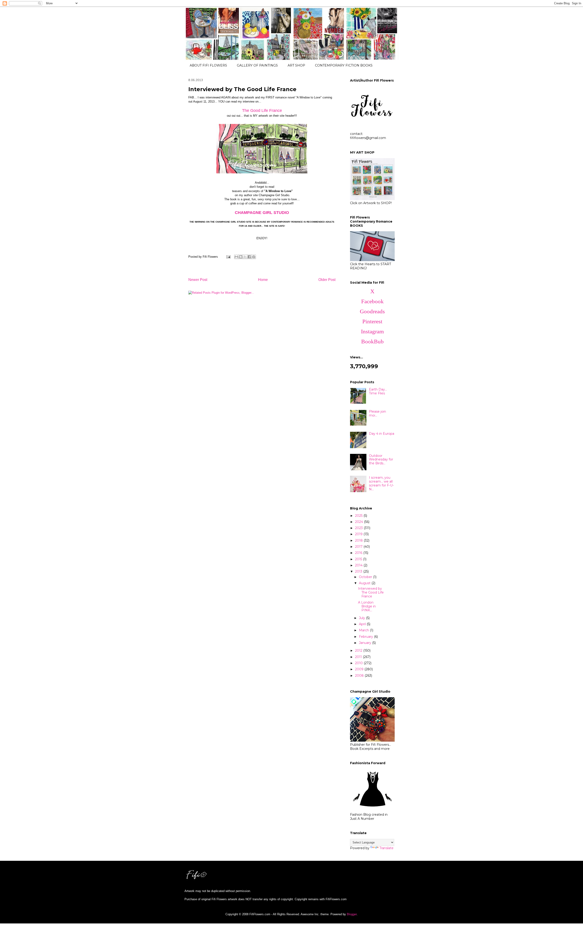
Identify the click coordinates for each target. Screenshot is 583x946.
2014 (359, 565)
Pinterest (372, 321)
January (365, 643)
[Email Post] (228, 256)
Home (263, 280)
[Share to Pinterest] (253, 256)
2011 (359, 657)
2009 (359, 669)
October (366, 577)
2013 (359, 571)
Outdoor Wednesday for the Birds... (381, 459)
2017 (359, 547)
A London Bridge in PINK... (367, 606)
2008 (360, 676)
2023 (359, 528)
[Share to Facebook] (249, 256)
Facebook (372, 301)
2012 (359, 650)
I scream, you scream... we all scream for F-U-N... (381, 483)
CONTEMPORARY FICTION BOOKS (344, 65)
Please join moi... (377, 413)
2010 (359, 663)
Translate (386, 848)
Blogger (352, 914)
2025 (359, 516)
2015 (359, 559)
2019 (359, 534)
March (364, 630)
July (362, 618)
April (363, 624)
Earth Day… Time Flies (378, 391)
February (366, 637)
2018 (359, 540)
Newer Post (197, 280)
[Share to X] (245, 256)
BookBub (372, 341)
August (365, 583)
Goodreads (372, 311)
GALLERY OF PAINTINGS (257, 65)
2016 (359, 553)
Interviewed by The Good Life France (371, 592)
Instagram (372, 331)
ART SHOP (296, 65)
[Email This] (236, 256)
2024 (359, 522)
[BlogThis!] (240, 256)
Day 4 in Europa (381, 434)
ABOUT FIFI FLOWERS (208, 65)
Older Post (326, 280)
